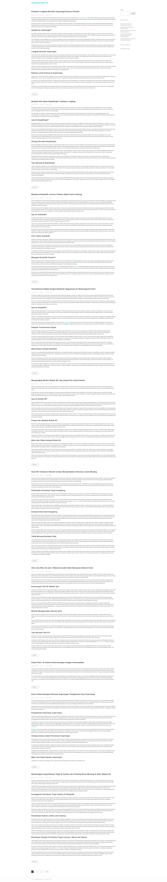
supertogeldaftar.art (82, 17)
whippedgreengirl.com (39, 3)
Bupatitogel (112, 123)
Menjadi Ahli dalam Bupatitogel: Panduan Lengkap (53, 101)
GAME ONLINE (49, 14)
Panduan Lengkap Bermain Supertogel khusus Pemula (55, 12)
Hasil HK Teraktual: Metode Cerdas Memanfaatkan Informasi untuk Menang (64, 472)
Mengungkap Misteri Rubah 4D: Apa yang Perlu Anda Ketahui (58, 380)
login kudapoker (35, 677)
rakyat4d (58, 848)
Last (47, 871)
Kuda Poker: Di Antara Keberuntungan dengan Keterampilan (57, 662)
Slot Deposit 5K (101, 641)
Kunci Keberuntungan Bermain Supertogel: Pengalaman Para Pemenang (63, 694)
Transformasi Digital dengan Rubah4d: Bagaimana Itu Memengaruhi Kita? (63, 289)
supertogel (33, 726)
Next (44, 872)
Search (121, 10)
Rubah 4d (41, 404)
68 (41, 871)
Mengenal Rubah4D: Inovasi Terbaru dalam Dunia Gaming (56, 194)
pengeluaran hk (75, 501)
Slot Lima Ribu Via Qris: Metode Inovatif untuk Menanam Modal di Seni (62, 568)
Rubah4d (76, 266)
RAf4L (42, 14)
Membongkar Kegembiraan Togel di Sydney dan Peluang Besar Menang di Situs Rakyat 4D (71, 774)
